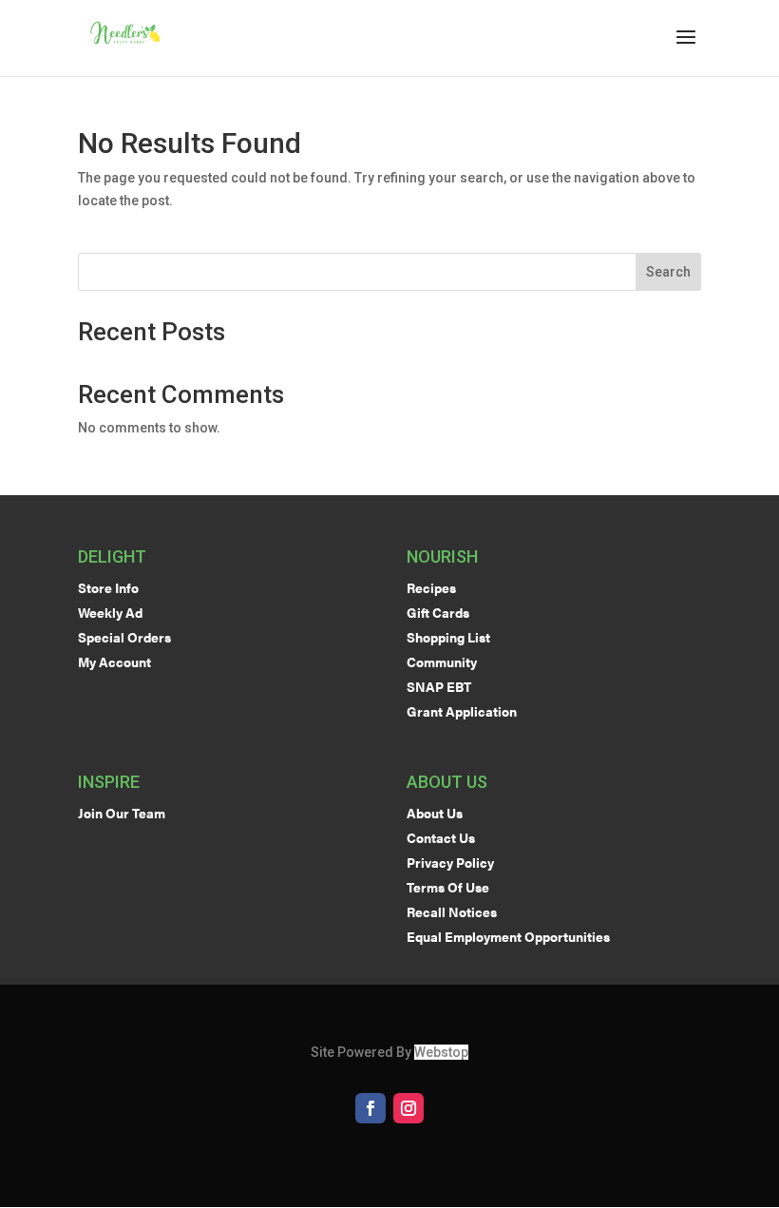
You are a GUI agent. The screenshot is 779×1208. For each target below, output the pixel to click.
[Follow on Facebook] (370, 1108)
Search (668, 271)
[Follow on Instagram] (408, 1108)
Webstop (441, 1052)
